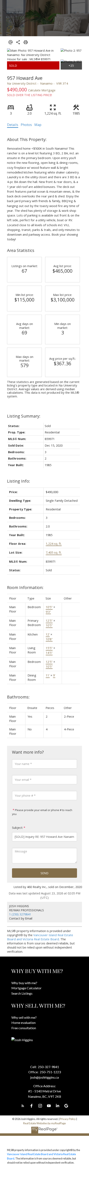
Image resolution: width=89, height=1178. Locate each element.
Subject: (17, 828)
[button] (23, 1106)
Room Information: (25, 587)
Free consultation (23, 1028)
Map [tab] (37, 124)
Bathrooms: (18, 697)
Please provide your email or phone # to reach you (42, 812)
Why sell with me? (24, 1017)
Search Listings (21, 993)
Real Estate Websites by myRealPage (44, 1123)
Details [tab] (12, 124)
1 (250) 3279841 (20, 914)
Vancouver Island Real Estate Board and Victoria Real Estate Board (40, 937)
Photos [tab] (26, 124)
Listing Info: (18, 481)
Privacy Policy (68, 1119)
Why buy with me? (24, 983)
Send (44, 873)
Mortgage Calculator (26, 988)
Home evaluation (23, 1022)
